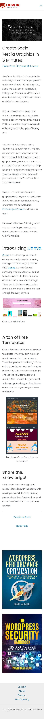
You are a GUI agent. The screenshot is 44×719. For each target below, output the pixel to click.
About (22, 691)
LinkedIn (22, 686)
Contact (22, 695)
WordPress (9, 66)
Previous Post (22, 517)
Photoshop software (13, 209)
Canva (34, 248)
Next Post (22, 526)
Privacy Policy (22, 699)
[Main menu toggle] (41, 5)
